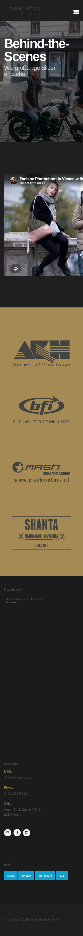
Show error (12, 602)
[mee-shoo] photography (42, 919)
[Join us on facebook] (17, 832)
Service (26, 875)
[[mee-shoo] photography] (41, 10)
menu (75, 10)
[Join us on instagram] (26, 832)
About (11, 875)
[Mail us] (7, 832)
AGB (62, 875)
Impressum (45, 875)
